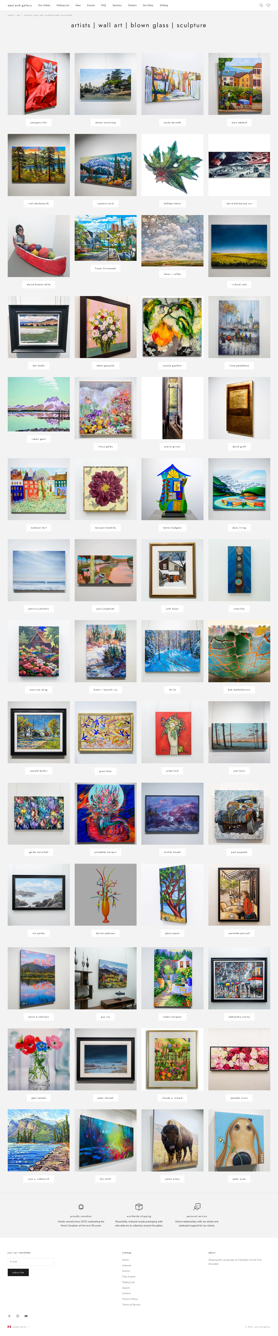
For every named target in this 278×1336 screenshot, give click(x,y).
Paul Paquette (239, 852)
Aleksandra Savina (239, 1016)
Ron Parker (38, 933)
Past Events (128, 1276)
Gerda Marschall (38, 852)
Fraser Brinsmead (105, 268)
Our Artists (44, 5)
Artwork (126, 1265)
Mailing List (63, 5)
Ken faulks (39, 365)
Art (19, 15)
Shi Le (172, 689)
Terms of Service (131, 1304)
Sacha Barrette (172, 122)
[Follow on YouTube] (26, 1316)
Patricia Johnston (38, 608)
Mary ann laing (39, 689)
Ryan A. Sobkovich (38, 1178)
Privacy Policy (130, 1299)
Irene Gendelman (239, 365)
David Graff (239, 446)
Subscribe (18, 1272)
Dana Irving (239, 527)
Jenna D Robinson (38, 1016)
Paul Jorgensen (106, 608)
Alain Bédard (239, 122)
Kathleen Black (172, 203)
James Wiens (172, 1178)
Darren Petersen (105, 933)
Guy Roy (105, 1016)
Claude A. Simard (172, 1098)
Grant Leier (105, 771)
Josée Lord (172, 770)
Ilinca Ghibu (105, 446)
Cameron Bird (105, 203)
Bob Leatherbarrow (239, 689)
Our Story (148, 5)
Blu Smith (105, 1178)
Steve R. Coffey (172, 274)
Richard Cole (239, 284)
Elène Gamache (106, 365)
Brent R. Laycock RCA (105, 689)
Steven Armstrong (105, 122)
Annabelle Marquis (106, 852)
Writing (164, 5)
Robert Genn (39, 439)
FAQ (103, 5)
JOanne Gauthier (172, 365)
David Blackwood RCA (239, 203)
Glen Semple (39, 1098)
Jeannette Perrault (239, 933)
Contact (132, 5)
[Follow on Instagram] (17, 1316)
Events (91, 5)
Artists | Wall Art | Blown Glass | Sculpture (48, 15)
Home (11, 15)
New (78, 5)
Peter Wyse (239, 1178)
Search (126, 1287)
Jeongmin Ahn (39, 122)
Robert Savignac (172, 1016)
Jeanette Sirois (239, 1098)
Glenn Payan (172, 933)
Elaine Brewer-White (39, 284)
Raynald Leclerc (39, 770)
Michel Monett (172, 852)
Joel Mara (239, 770)
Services (117, 5)
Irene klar (239, 608)
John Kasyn (172, 608)
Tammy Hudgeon (172, 527)
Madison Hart (38, 527)
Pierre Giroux (172, 446)
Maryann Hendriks (105, 527)
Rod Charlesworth (38, 203)
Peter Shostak (106, 1098)
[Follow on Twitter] (9, 1316)
